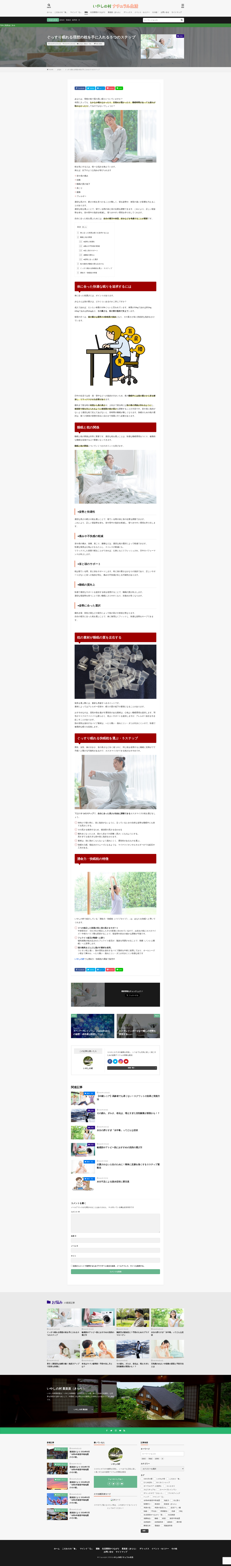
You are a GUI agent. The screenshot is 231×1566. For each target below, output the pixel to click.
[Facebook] (80, 88)
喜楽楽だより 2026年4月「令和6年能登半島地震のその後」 (80, 1500)
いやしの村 (79, 959)
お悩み (81, 44)
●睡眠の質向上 (87, 255)
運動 (86, 12)
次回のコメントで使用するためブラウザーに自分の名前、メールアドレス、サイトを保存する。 (109, 1266)
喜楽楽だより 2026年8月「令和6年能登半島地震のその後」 (80, 1454)
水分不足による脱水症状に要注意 (113, 1181)
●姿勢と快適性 (87, 242)
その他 (154, 12)
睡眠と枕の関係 (84, 237)
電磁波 (68, 20)
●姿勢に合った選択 (89, 259)
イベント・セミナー (142, 12)
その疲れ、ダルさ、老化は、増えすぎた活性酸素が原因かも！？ (128, 1113)
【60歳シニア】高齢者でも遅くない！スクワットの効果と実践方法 (128, 1098)
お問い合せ (165, 12)
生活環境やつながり (97, 12)
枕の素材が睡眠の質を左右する (90, 264)
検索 (144, 1531)
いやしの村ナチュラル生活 (122, 1557)
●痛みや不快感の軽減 (90, 246)
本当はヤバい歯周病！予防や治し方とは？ (97, 1365)
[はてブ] (100, 88)
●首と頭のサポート (89, 250)
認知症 (62, 20)
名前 (73, 1236)
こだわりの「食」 (61, 12)
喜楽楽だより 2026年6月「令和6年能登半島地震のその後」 (80, 1484)
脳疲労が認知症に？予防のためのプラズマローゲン (132, 1333)
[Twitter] (90, 88)
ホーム (49, 12)
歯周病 (74, 20)
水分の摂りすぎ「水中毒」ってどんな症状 (117, 1130)
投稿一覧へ (131, 1068)
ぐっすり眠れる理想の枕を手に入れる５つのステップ (82, 69)
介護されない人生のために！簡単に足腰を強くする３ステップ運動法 (128, 1166)
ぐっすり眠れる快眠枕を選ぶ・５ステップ (94, 268)
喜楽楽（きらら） (114, 12)
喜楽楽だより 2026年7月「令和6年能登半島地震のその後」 (80, 1469)
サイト (73, 1256)
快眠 (97, 44)
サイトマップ (177, 12)
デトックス (128, 12)
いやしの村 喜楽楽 (81, 1409)
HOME (51, 69)
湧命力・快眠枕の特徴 (87, 273)
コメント (75, 1212)
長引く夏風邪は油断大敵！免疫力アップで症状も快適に (63, 1365)
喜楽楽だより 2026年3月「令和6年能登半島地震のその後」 (80, 1515)
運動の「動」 (88, 44)
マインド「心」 (76, 12)
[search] (181, 20)
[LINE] (119, 88)
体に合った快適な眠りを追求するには (93, 233)
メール (74, 1246)
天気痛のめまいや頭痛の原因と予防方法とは (167, 1365)
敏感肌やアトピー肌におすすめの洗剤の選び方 (119, 1147)
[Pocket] (110, 88)
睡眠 (100, 44)
